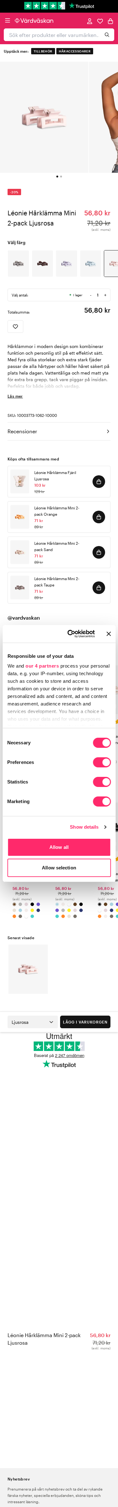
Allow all (59, 847)
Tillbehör (43, 51)
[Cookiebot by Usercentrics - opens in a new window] (70, 634)
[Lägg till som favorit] (15, 326)
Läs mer (15, 396)
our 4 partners (42, 666)
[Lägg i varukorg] (99, 481)
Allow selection (59, 867)
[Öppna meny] (7, 20)
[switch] (102, 763)
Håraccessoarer (75, 51)
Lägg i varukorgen (85, 1022)
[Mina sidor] (89, 20)
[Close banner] (108, 634)
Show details (84, 827)
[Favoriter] (100, 20)
